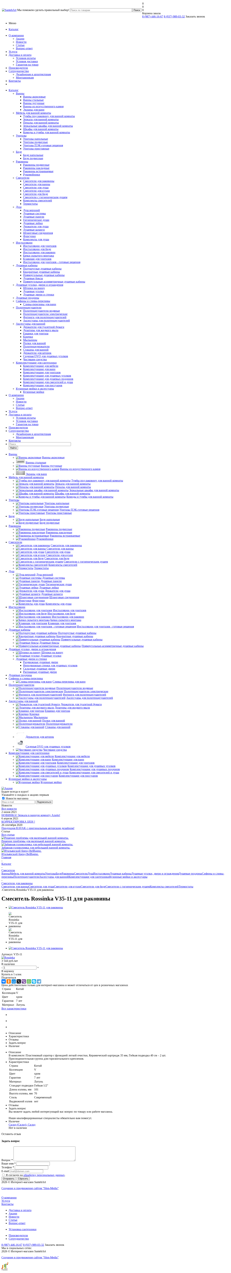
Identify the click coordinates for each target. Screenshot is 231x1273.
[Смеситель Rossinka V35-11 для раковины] (36, 907)
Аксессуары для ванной (30, 323)
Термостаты (30, 203)
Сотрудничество (19, 71)
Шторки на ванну (34, 288)
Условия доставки (27, 61)
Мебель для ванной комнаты (33, 112)
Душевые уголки (33, 291)
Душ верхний (31, 210)
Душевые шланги (34, 229)
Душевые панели (33, 216)
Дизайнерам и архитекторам (33, 74)
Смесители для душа (36, 187)
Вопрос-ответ (24, 48)
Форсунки (29, 236)
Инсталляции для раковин (39, 252)
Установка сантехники (22, 1229)
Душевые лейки (33, 223)
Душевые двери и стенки (38, 294)
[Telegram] (39, 981)
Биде (19, 151)
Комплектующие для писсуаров (42, 385)
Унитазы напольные (35, 138)
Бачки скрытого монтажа (38, 255)
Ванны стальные (33, 99)
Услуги (13, 51)
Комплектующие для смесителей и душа (48, 382)
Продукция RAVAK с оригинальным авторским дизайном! (37, 828)
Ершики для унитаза (35, 333)
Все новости (9, 808)
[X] (19, 981)
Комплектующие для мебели (40, 365)
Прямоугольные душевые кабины (44, 275)
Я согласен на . (35, 1175)
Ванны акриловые (34, 96)
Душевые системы (34, 213)
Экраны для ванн (33, 109)
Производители (18, 67)
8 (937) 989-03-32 (174, 16)
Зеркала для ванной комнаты (41, 119)
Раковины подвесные (36, 164)
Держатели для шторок (37, 352)
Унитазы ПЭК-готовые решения (43, 145)
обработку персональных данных (44, 1175)
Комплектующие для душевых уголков (47, 375)
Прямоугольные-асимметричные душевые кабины (54, 281)
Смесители (22, 177)
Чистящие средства (35, 359)
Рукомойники (31, 174)
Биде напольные (33, 155)
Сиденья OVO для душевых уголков (45, 356)
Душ (18, 207)
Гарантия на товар (27, 64)
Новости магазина (16, 798)
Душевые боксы (33, 278)
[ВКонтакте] (3, 981)
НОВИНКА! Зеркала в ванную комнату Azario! (30, 815)
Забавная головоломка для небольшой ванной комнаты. (35, 847)
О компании (16, 35)
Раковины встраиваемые (38, 171)
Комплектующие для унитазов (42, 372)
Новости (21, 41)
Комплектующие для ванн (39, 369)
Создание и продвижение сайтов (30, 1188)
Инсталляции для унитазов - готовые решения (51, 262)
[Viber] (24, 981)
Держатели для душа (36, 226)
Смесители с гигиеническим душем (45, 197)
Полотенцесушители (29, 307)
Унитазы (21, 135)
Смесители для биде (35, 194)
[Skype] (34, 981)
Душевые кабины (27, 265)
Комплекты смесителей (37, 200)
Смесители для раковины (38, 181)
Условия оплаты (26, 58)
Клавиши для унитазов (37, 258)
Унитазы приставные (36, 148)
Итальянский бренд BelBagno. (20, 854)
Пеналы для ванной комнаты (41, 122)
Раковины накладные (36, 168)
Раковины (22, 161)
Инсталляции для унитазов (39, 245)
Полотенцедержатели (36, 346)
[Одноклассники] (8, 981)
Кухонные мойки (33, 391)
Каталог (14, 29)
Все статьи (8, 834)
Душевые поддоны (27, 297)
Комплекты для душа (36, 239)
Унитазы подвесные (35, 142)
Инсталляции (24, 242)
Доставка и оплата (20, 54)
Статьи (20, 45)
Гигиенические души (36, 219)
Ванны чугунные (33, 103)
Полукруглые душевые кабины (42, 268)
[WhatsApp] (29, 981)
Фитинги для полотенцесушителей (44, 317)
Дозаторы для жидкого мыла (40, 330)
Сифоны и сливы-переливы (33, 301)
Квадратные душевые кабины (41, 271)
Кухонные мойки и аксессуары (35, 388)
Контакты (15, 80)
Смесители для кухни (36, 190)
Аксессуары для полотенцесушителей (46, 320)
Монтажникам (25, 77)
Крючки (28, 336)
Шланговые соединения (38, 232)
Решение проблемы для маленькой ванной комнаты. (33, 841)
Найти (13, 448)
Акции (20, 38)
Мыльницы (30, 339)
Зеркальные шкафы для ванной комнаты (48, 125)
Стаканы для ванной (36, 349)
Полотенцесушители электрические (45, 314)
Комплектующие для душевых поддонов (48, 378)
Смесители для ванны (36, 184)
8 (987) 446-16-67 (152, 16)
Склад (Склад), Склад (22, 1124)
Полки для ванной (34, 343)
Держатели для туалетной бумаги (43, 327)
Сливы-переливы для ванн (39, 304)
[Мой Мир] (14, 981)
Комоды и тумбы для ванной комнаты (46, 132)
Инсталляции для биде (37, 249)
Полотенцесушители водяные (41, 310)
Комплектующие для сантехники (36, 362)
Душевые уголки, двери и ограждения (39, 284)
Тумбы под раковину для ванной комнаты (49, 116)
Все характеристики (13, 1008)
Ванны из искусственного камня (43, 106)
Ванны (20, 93)
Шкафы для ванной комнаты (40, 129)
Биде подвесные (33, 158)
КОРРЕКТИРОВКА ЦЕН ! (18, 821)
